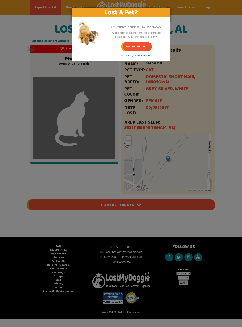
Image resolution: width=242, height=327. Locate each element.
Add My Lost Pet (136, 46)
